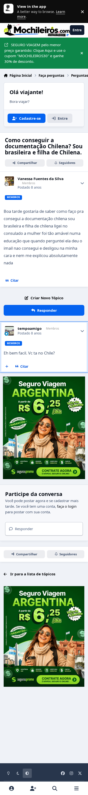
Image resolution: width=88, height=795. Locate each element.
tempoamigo (30, 328)
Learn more (10, 11)
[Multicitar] (7, 366)
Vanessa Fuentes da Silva (41, 178)
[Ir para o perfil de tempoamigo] (9, 330)
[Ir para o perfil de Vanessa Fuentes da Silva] (9, 181)
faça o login (67, 506)
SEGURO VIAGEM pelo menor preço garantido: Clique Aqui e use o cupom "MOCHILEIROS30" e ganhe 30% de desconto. (35, 53)
